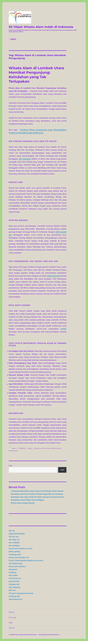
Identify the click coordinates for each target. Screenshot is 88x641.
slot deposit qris (15, 563)
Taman (12, 628)
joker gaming (14, 551)
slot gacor (13, 569)
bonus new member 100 (19, 557)
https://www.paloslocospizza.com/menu (26, 560)
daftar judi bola (53, 276)
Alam (11, 623)
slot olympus (14, 545)
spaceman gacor (15, 599)
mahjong (12, 572)
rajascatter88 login (17, 534)
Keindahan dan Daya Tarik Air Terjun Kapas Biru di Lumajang (37, 494)
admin (14, 448)
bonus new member (17, 566)
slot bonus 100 (15, 578)
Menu (13, 39)
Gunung (12, 617)
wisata (29, 448)
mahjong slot (14, 596)
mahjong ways (15, 554)
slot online (13, 575)
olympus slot (14, 584)
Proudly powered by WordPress (49, 635)
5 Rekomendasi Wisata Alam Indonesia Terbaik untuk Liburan (37, 491)
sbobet (63, 329)
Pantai (11, 612)
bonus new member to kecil (20, 548)
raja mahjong (24, 159)
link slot (12, 590)
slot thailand (14, 542)
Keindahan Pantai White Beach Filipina (27, 500)
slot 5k (11, 531)
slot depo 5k (14, 539)
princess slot (14, 581)
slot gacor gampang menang (21, 593)
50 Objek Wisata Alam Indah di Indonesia (41, 27)
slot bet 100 (13, 536)
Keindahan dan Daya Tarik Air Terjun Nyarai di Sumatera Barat (37, 497)
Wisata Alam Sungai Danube (23, 503)
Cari (10, 465)
